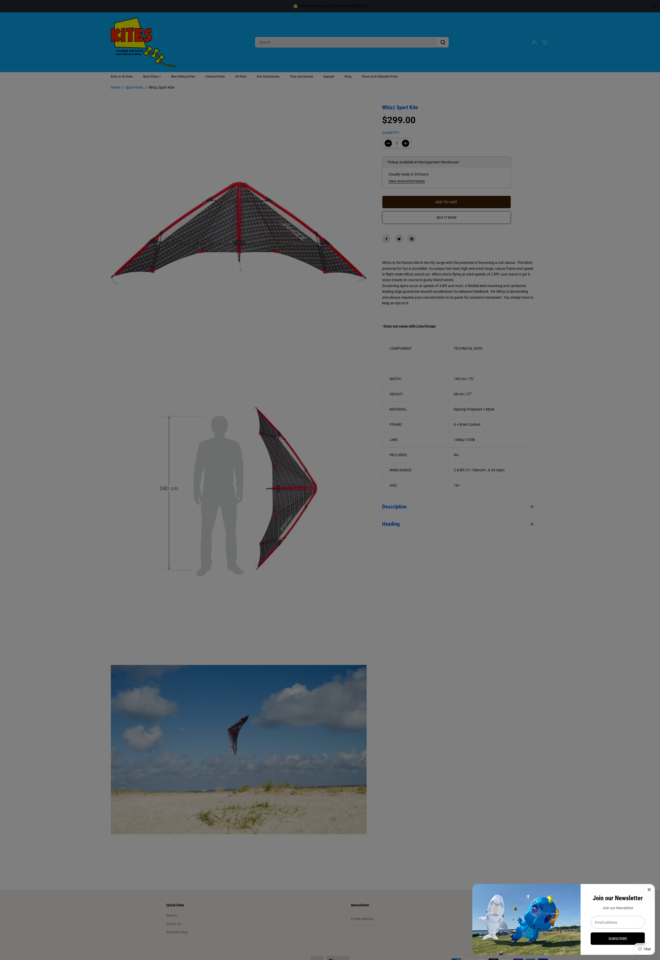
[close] (654, 5)
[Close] (649, 889)
